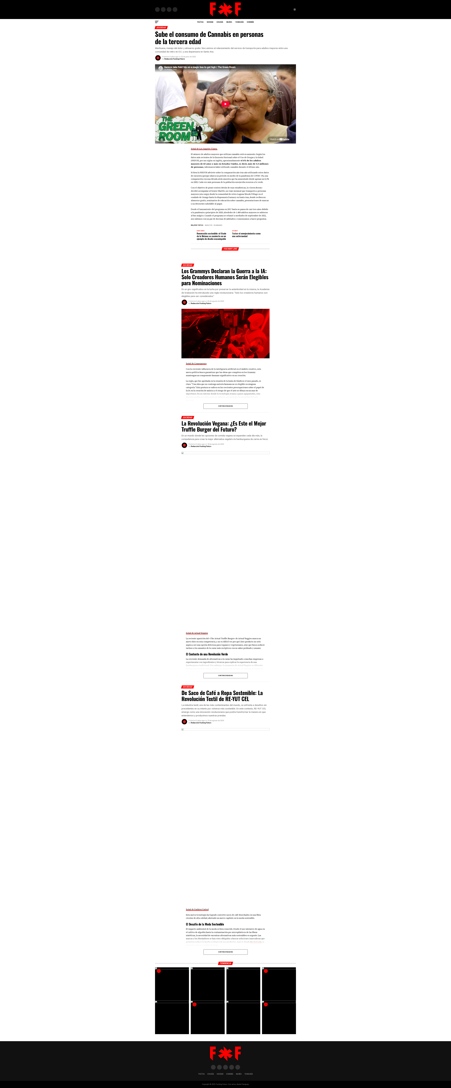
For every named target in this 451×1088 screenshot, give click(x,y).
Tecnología (239, 22)
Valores (229, 22)
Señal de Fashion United (197, 909)
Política (200, 22)
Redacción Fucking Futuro (174, 59)
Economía (250, 22)
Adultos (209, 225)
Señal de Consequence (196, 363)
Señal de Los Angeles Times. (204, 148)
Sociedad (210, 22)
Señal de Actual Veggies (197, 633)
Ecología (220, 22)
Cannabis (218, 225)
